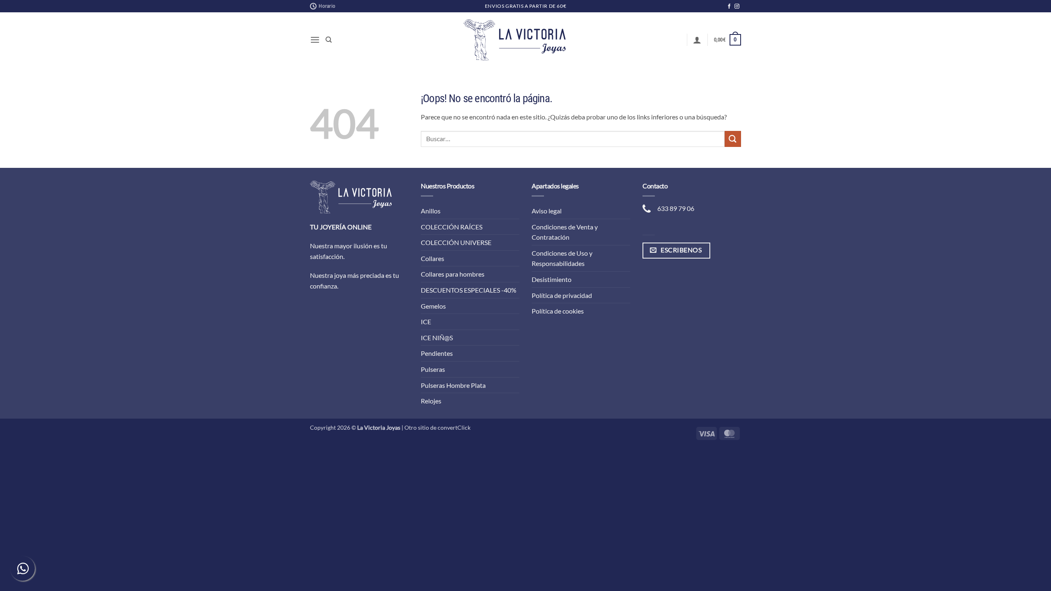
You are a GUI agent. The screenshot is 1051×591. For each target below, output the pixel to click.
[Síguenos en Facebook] (729, 6)
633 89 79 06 (675, 208)
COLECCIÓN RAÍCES (451, 227)
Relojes (431, 401)
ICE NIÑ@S (437, 337)
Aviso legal (547, 211)
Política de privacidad (562, 295)
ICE (426, 321)
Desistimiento (551, 279)
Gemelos (433, 306)
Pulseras (433, 369)
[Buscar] (329, 40)
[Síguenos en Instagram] (736, 6)
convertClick (454, 427)
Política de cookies (558, 311)
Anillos (431, 211)
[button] (315, 40)
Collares (432, 258)
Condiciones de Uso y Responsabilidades (562, 258)
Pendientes (437, 353)
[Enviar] (733, 139)
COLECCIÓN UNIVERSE (456, 242)
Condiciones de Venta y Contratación (565, 232)
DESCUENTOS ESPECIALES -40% (468, 290)
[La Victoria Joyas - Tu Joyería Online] (515, 40)
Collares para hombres (452, 274)
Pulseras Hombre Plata (453, 385)
